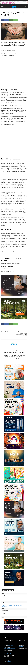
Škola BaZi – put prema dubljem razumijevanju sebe (13, 597)
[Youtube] (19, 359)
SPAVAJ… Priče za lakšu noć (8, 614)
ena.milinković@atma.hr (9, 658)
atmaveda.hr (21, 650)
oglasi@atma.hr (11, 645)
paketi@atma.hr (9, 661)
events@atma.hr (7, 653)
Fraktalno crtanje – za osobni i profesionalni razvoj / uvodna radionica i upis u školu (14, 599)
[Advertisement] (14, 72)
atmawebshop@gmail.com (9, 648)
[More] (19, 20)
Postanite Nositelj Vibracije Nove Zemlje (10, 596)
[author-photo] (14, 347)
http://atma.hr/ (14, 350)
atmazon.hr (21, 646)
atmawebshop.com (23, 641)
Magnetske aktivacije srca (8, 611)
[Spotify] (14, 359)
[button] (2, 6)
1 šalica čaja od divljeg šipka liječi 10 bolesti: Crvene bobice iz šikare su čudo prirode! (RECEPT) (21, 333)
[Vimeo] (17, 359)
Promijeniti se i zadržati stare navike (7, 332)
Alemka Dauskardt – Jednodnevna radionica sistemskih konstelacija (13, 606)
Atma (3, 17)
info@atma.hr (7, 641)
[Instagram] (11, 359)
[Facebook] (8, 359)
